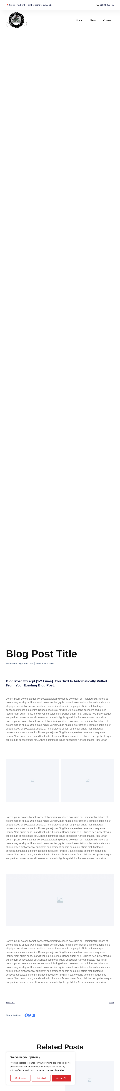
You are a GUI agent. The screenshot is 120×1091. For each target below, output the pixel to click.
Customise (20, 1078)
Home (79, 20)
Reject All (41, 1078)
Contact (107, 20)
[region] (40, 1068)
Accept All (61, 1078)
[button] (26, 1015)
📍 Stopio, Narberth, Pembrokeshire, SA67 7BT (29, 5)
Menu (93, 20)
